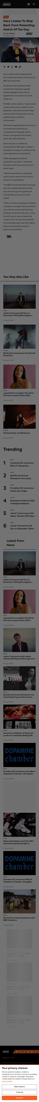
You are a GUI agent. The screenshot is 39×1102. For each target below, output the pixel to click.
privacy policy (7, 1081)
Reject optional (19, 1086)
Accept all (19, 1098)
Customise (19, 1092)
